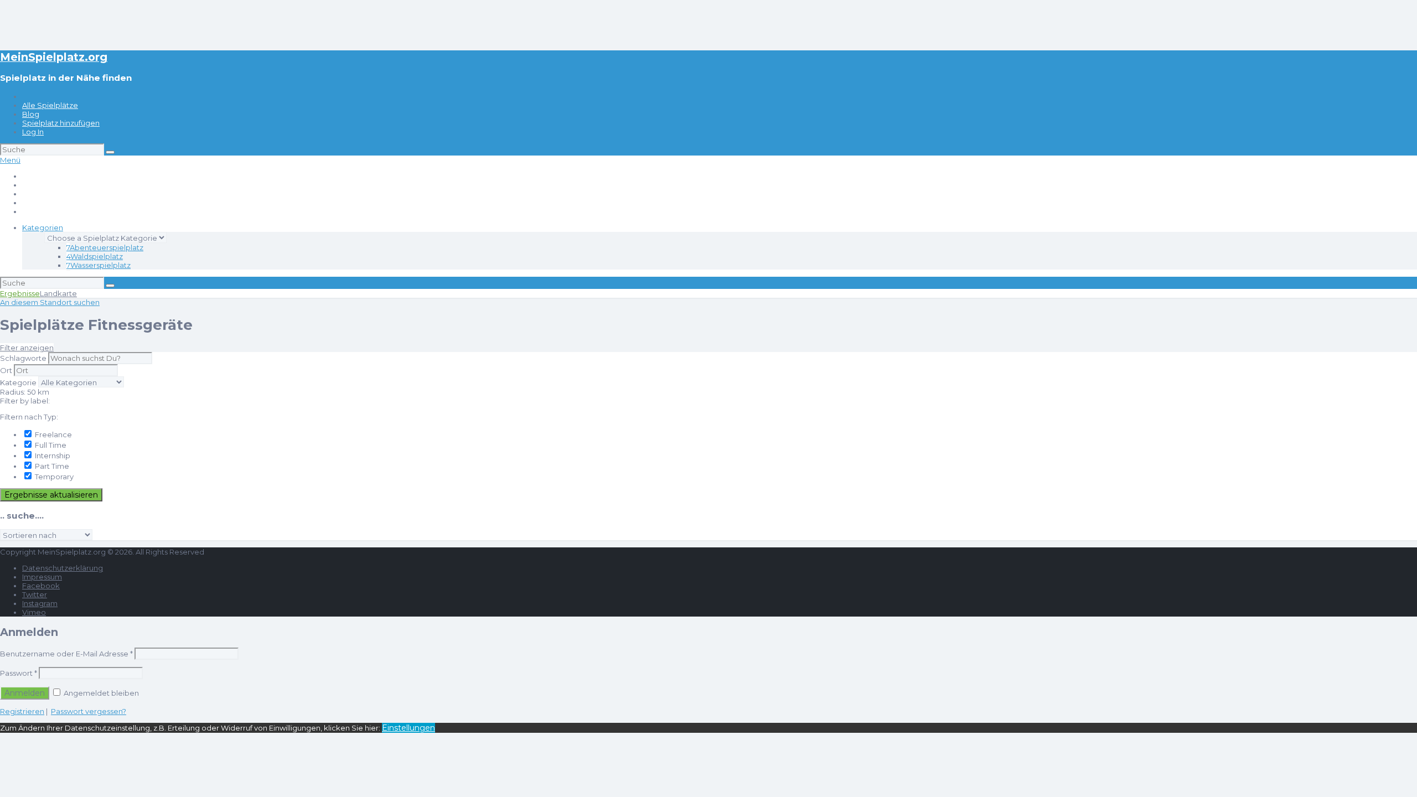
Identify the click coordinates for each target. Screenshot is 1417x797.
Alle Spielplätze (50, 105)
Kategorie (18, 382)
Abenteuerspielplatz (104, 247)
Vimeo (34, 612)
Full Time (49, 445)
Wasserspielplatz (98, 265)
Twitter (34, 594)
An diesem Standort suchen (50, 302)
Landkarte (58, 293)
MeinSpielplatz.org (53, 57)
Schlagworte (23, 358)
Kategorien (42, 227)
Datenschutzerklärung (62, 567)
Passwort (18, 673)
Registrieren (22, 711)
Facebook (41, 585)
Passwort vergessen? (88, 711)
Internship (51, 455)
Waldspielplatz (94, 256)
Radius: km (24, 391)
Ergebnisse (20, 293)
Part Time (51, 466)
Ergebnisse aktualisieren (51, 495)
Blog (30, 114)
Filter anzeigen (27, 347)
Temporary (53, 476)
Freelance (52, 434)
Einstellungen (408, 728)
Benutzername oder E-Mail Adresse (66, 653)
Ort (6, 370)
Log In (33, 131)
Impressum (42, 576)
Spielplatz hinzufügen (61, 122)
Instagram (40, 603)
